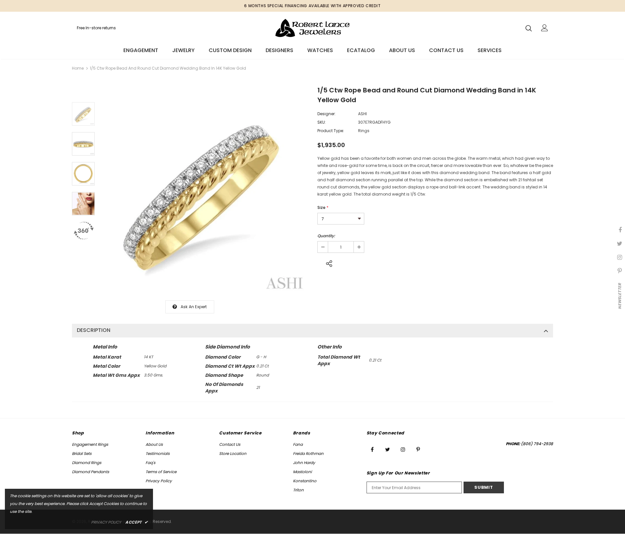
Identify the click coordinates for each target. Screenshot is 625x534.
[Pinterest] (418, 449)
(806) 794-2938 (537, 443)
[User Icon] (544, 27)
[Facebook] (372, 449)
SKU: (321, 122)
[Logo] (312, 28)
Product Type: (330, 130)
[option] (204, 191)
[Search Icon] (528, 28)
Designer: (326, 113)
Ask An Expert (194, 306)
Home (78, 68)
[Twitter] (388, 449)
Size (322, 207)
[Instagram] (403, 449)
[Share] (327, 262)
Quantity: (326, 236)
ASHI (362, 113)
